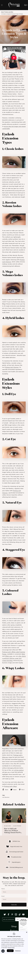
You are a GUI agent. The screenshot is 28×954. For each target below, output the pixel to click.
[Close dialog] (27, 918)
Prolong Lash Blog (9, 11)
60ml (23, 654)
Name (3, 888)
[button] (2, 5)
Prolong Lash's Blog (10, 786)
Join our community (8, 919)
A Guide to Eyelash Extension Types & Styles (12, 13)
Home (2, 11)
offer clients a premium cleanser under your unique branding (14, 658)
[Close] (26, 932)
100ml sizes (8, 656)
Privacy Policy (11, 947)
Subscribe (14, 904)
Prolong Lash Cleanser (12, 367)
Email (3, 896)
